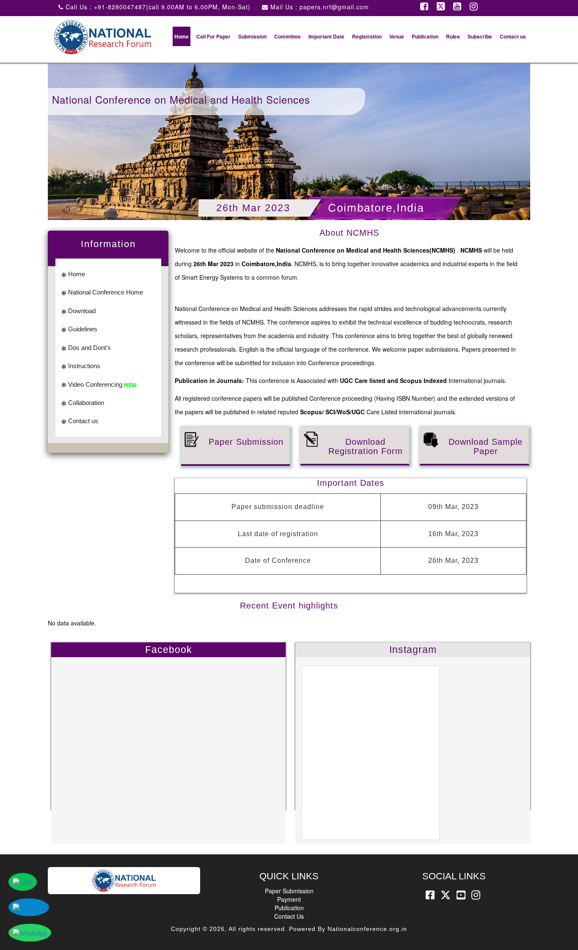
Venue (396, 36)
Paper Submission (289, 891)
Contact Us (289, 916)
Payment (289, 899)
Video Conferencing (95, 384)
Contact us (513, 36)
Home (181, 36)
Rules (453, 36)
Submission (252, 36)
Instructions (84, 365)
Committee (287, 36)
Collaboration (86, 402)
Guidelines (82, 329)
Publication (425, 36)
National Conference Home (105, 292)
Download (82, 310)
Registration (367, 36)
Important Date (326, 36)
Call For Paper (213, 36)
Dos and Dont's (89, 347)
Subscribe (480, 36)
